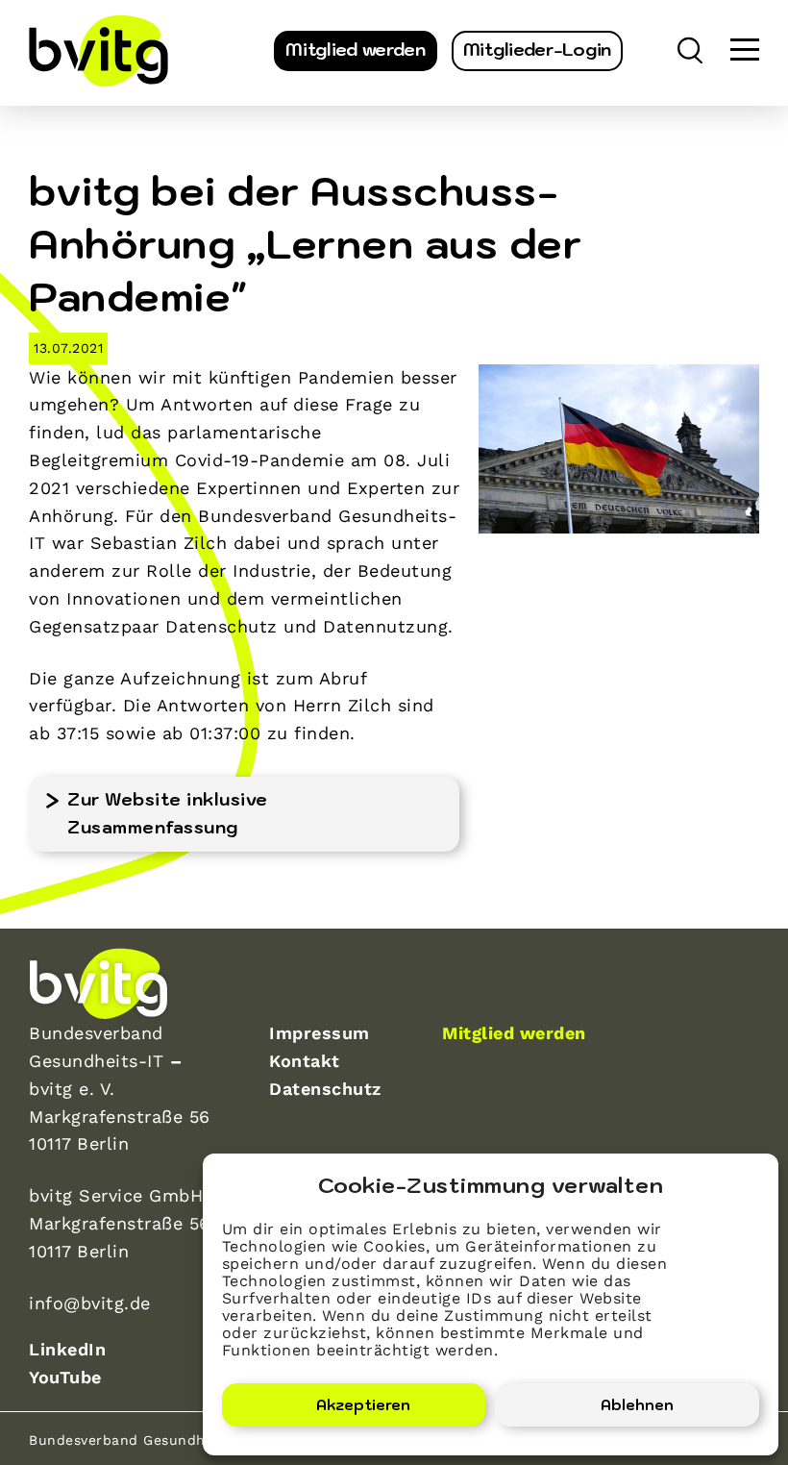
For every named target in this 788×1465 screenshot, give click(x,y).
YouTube (65, 1377)
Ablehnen (637, 1405)
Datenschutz (325, 1089)
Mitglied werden (355, 49)
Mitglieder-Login (537, 49)
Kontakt (304, 1061)
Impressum (319, 1033)
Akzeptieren (363, 1405)
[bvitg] (98, 50)
